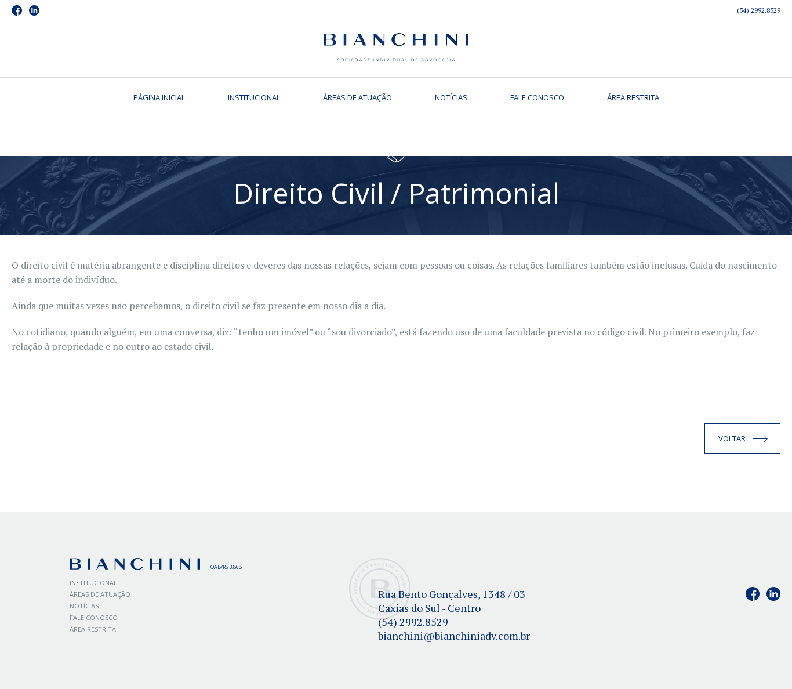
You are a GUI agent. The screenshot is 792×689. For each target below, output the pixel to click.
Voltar (732, 438)
